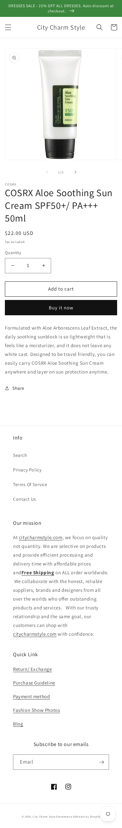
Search (20, 455)
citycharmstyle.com (40, 537)
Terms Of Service (30, 484)
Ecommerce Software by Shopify (78, 816)
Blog (18, 724)
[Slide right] (75, 172)
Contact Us (24, 499)
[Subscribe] (101, 762)
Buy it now (61, 308)
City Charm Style (44, 816)
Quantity (13, 252)
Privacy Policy (27, 470)
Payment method (31, 696)
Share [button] (18, 388)
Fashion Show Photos (36, 710)
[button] (8, 27)
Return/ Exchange (32, 669)
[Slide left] (47, 172)
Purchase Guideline (34, 683)
